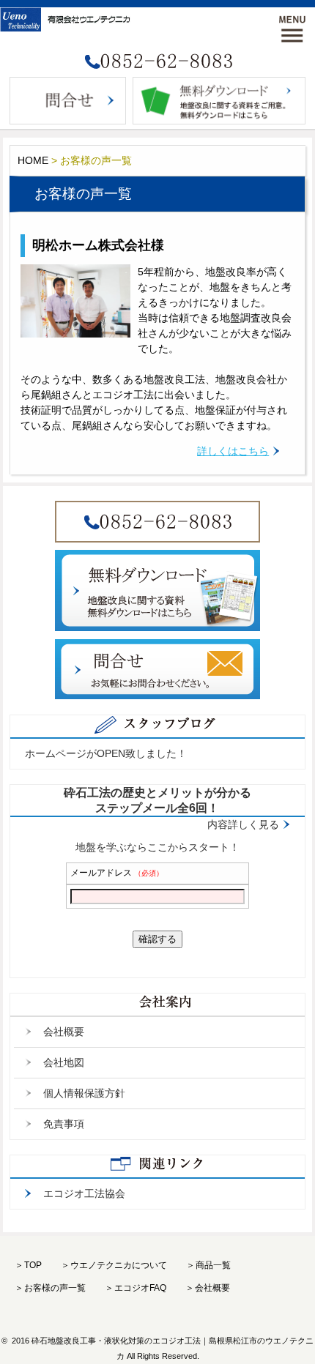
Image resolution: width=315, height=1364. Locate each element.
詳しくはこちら (233, 451)
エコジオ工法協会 (84, 1193)
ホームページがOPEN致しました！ (106, 753)
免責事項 (63, 1124)
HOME (33, 160)
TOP (33, 1265)
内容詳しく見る (243, 824)
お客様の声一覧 (55, 1288)
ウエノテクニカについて (118, 1265)
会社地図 (63, 1062)
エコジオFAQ (140, 1288)
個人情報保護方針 (84, 1093)
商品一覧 (213, 1265)
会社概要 (63, 1031)
